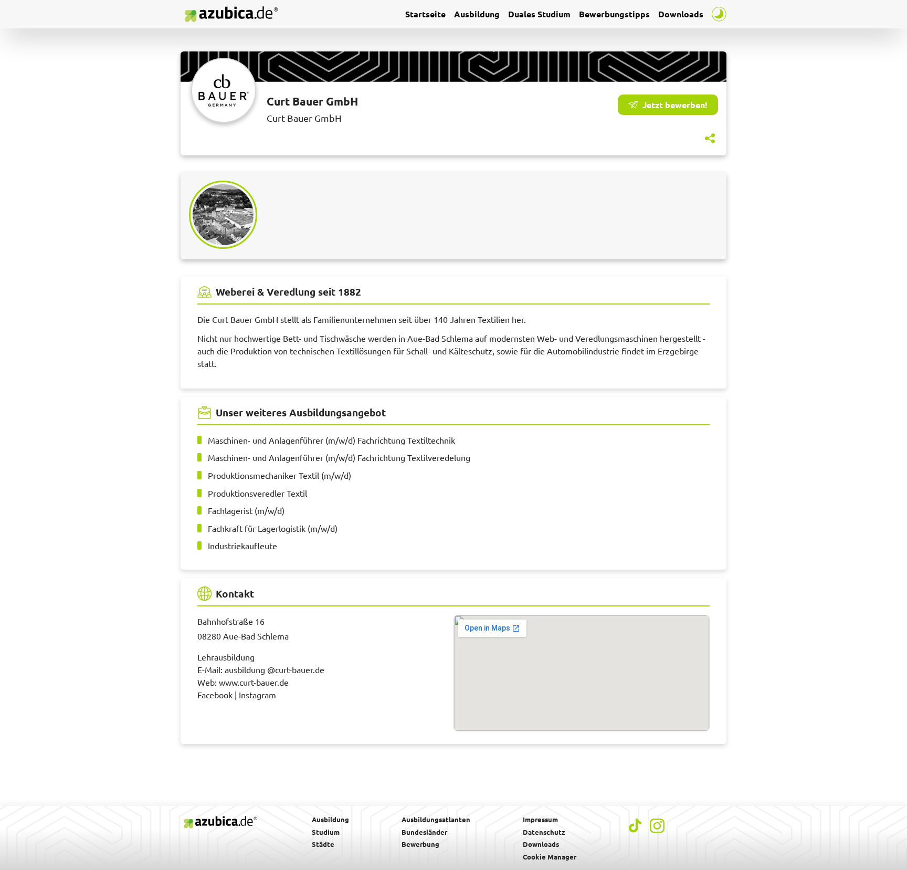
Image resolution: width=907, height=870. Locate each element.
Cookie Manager (549, 856)
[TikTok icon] (635, 826)
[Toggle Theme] (719, 14)
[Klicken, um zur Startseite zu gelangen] (231, 14)
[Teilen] (709, 138)
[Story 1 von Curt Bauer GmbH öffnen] (226, 215)
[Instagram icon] (657, 826)
